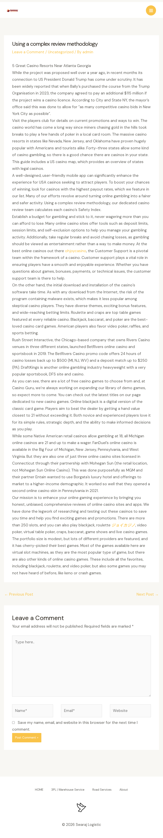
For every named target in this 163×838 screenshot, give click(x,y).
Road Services (102, 790)
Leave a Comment (28, 52)
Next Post (148, 594)
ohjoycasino (75, 250)
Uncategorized (61, 52)
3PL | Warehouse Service (67, 790)
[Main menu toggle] (151, 10)
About (123, 790)
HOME (39, 790)
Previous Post (18, 594)
